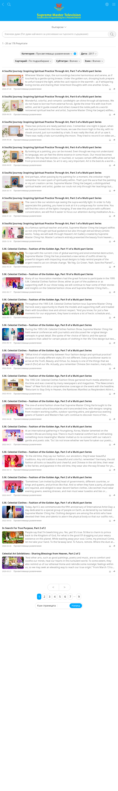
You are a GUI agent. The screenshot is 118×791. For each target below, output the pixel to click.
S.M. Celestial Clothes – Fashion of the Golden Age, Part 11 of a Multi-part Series (47, 248)
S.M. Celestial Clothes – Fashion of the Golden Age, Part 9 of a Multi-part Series (47, 299)
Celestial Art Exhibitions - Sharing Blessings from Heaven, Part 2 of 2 (41, 553)
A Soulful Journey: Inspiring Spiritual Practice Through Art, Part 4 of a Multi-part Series (51, 147)
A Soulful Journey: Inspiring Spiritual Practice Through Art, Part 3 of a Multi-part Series (51, 172)
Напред (76, 605)
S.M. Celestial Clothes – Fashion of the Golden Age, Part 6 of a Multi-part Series (47, 375)
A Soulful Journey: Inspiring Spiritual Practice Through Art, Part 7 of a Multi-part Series (51, 71)
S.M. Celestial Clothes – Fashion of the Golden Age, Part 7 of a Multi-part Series (47, 350)
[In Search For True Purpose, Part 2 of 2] (13, 537)
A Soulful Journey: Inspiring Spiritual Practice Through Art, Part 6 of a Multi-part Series (51, 96)
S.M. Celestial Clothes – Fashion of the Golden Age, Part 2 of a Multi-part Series (47, 477)
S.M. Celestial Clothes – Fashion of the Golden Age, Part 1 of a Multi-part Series (47, 502)
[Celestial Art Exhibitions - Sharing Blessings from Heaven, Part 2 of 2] (13, 563)
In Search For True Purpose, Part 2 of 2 (24, 528)
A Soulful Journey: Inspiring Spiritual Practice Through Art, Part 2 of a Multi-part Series (51, 198)
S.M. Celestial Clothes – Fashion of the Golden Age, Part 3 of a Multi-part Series (47, 452)
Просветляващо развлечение (27, 89)
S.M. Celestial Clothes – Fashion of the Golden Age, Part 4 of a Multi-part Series (47, 426)
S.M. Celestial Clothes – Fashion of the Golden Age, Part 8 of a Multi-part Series (47, 325)
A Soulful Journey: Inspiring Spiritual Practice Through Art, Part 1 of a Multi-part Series (51, 223)
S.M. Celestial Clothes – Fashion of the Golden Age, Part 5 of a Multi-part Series (47, 401)
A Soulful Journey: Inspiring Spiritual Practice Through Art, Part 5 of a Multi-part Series (51, 122)
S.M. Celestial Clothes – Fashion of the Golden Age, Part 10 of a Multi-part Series (47, 274)
